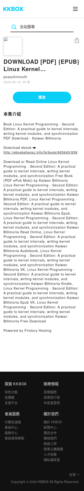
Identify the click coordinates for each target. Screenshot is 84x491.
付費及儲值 (13, 421)
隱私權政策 (52, 459)
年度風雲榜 (52, 402)
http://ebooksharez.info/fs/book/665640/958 (40, 152)
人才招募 (50, 454)
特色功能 (11, 391)
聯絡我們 (50, 438)
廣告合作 (50, 432)
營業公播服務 (53, 448)
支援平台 (11, 402)
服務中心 (11, 432)
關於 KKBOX (53, 421)
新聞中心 (50, 427)
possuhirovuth (15, 76)
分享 (77, 40)
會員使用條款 (14, 438)
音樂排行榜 (52, 397)
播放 (42, 97)
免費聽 (9, 397)
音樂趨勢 (50, 391)
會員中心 (11, 427)
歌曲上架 (50, 443)
